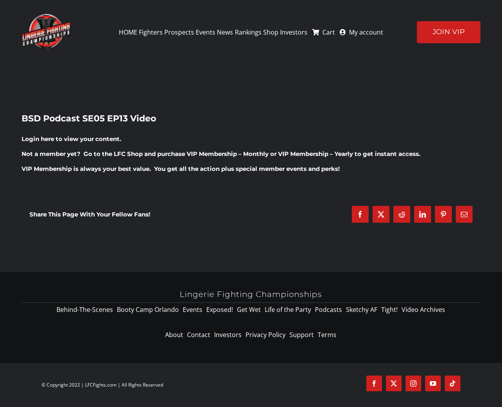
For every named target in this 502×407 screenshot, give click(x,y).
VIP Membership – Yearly (315, 154)
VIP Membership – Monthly (228, 154)
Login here (38, 139)
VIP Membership (47, 168)
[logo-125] (46, 15)
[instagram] (413, 383)
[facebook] (374, 383)
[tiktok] (452, 383)
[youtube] (433, 383)
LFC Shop (128, 154)
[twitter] (394, 383)
